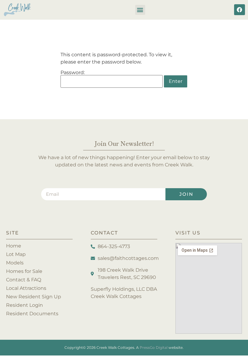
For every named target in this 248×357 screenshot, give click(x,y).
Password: (72, 72)
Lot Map (16, 254)
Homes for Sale (24, 271)
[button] (140, 10)
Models (15, 263)
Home (13, 246)
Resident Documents (32, 313)
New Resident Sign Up (33, 297)
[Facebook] (239, 9)
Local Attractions (26, 288)
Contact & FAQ (23, 280)
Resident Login (24, 305)
